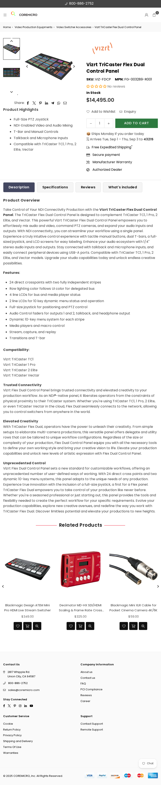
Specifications (55, 187)
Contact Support (91, 724)
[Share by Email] (65, 103)
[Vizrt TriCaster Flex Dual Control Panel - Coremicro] (11, 48)
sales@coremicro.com (24, 690)
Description (19, 187)
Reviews (88, 187)
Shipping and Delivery (18, 741)
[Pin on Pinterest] (40, 103)
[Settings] (146, 15)
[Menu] (5, 15)
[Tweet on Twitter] (34, 103)
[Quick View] (37, 626)
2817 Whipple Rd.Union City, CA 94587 (21, 674)
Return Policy (12, 730)
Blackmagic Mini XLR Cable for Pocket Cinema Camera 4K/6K (133, 607)
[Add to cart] (27, 626)
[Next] (74, 66)
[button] (154, 15)
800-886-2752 (81, 3)
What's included (122, 187)
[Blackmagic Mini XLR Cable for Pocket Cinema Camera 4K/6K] (133, 569)
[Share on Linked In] (46, 103)
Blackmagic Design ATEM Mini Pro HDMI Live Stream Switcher (27, 607)
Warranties (10, 753)
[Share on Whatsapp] (58, 103)
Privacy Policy (12, 735)
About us (86, 672)
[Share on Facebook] (28, 103)
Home (7, 27)
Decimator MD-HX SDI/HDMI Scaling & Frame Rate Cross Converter (80, 608)
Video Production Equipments (33, 27)
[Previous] (27, 66)
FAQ (83, 683)
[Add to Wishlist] (18, 626)
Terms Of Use (12, 747)
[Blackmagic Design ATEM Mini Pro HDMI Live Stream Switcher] (27, 569)
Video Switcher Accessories (73, 27)
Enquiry (129, 111)
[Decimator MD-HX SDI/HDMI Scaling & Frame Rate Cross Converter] (80, 569)
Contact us (87, 678)
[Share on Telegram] (52, 103)
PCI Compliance (91, 689)
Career (85, 701)
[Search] (13, 15)
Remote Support (91, 730)
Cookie (8, 724)
